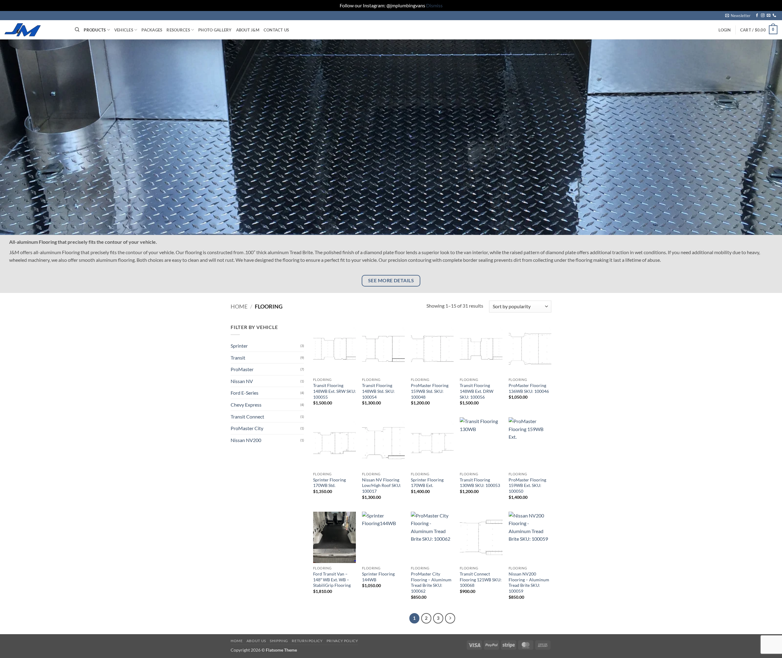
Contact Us (276, 29)
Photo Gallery (215, 29)
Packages (151, 29)
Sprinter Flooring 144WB (378, 576)
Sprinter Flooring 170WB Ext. (427, 482)
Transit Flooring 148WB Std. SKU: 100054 (378, 391)
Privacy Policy (342, 640)
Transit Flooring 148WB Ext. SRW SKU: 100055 (334, 391)
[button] (738, 15)
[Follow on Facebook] (757, 15)
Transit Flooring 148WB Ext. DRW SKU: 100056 (476, 391)
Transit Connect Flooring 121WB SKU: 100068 (481, 579)
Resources (178, 29)
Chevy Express (246, 405)
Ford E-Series (244, 393)
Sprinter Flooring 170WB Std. (329, 482)
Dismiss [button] (434, 5)
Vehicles (123, 29)
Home (239, 306)
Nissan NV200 (246, 440)
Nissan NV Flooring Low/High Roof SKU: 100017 (381, 485)
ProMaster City (247, 428)
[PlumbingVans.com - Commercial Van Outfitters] (35, 29)
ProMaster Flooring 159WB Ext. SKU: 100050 (527, 485)
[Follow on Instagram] (763, 15)
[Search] (77, 29)
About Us (256, 640)
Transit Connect (247, 416)
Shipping (279, 640)
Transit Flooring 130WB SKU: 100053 (480, 482)
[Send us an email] (768, 15)
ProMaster (242, 369)
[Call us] (774, 15)
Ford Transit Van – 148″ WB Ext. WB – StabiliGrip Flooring (332, 579)
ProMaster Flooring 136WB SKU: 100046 (529, 388)
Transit (238, 357)
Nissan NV (242, 381)
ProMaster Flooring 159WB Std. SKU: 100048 (429, 391)
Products (95, 29)
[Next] (450, 618)
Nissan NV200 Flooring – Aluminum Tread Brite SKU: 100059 (529, 582)
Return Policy (307, 640)
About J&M (247, 29)
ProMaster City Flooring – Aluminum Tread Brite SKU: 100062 (431, 582)
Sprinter (239, 346)
